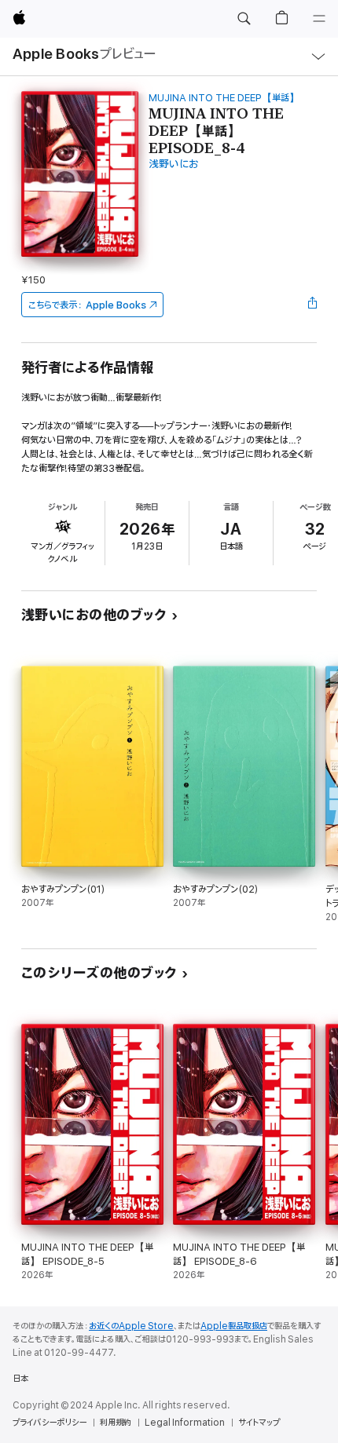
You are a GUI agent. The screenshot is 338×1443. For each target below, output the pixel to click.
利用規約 (115, 1422)
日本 (20, 1378)
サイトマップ (259, 1422)
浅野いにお (174, 164)
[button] (244, 19)
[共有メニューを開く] (312, 304)
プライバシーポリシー (49, 1422)
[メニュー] (319, 19)
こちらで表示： (87, 305)
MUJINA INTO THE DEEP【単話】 (224, 98)
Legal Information (185, 1422)
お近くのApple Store (131, 1326)
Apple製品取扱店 (233, 1326)
